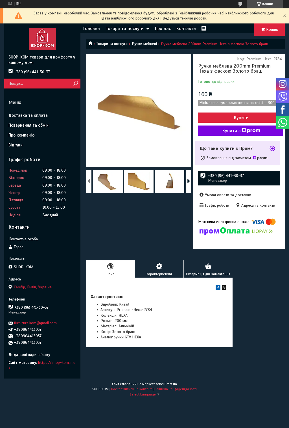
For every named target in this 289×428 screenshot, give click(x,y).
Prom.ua (171, 384)
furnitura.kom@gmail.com (35, 323)
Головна (91, 28)
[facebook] (218, 288)
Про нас (163, 28)
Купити (241, 117)
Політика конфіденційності (175, 389)
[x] (224, 288)
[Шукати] (75, 83)
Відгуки (15, 145)
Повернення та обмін (28, 125)
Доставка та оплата (28, 115)
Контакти (186, 28)
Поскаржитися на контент (131, 389)
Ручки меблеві (144, 43)
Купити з (231, 130)
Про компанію (21, 135)
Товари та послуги (125, 28)
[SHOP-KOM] (42, 39)
